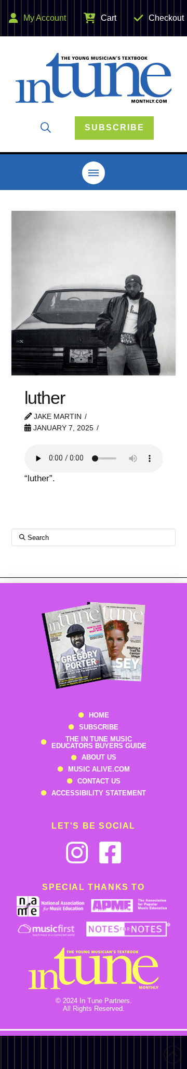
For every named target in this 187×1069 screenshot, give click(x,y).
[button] (45, 127)
